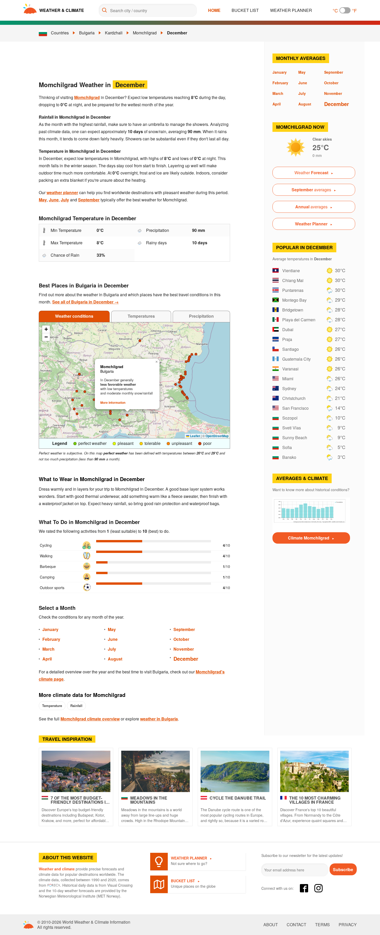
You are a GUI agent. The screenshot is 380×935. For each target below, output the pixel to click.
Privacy (348, 925)
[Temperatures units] (345, 10)
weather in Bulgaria (159, 719)
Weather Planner (291, 10)
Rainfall (76, 705)
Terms (322, 925)
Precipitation (201, 316)
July (65, 200)
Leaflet (194, 436)
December (177, 33)
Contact (296, 925)
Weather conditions (74, 316)
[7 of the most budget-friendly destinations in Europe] (76, 771)
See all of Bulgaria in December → (85, 302)
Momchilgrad (145, 33)
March (48, 649)
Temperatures (141, 316)
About (270, 925)
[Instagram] (318, 888)
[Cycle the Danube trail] (235, 771)
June (54, 200)
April (47, 659)
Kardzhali (114, 33)
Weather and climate (57, 868)
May (43, 200)
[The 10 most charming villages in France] (314, 771)
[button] (192, 354)
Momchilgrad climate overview (90, 719)
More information (112, 402)
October (181, 639)
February (51, 639)
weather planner (62, 192)
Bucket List (245, 10)
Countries (60, 33)
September (89, 200)
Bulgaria (87, 33)
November (183, 649)
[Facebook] (304, 888)
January (50, 629)
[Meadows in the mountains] (155, 771)
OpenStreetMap (217, 436)
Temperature (52, 705)
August (115, 659)
